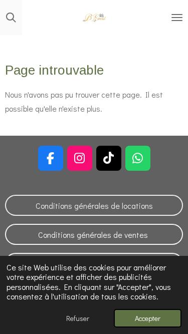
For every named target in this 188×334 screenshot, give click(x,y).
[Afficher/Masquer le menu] (177, 17)
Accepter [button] (147, 318)
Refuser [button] (77, 318)
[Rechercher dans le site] (11, 17)
